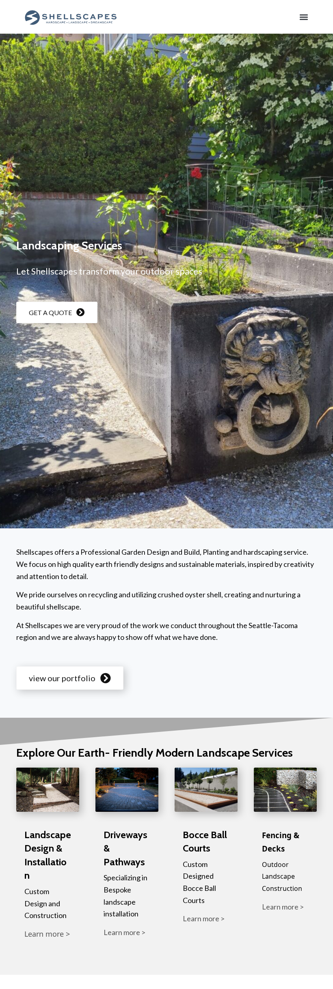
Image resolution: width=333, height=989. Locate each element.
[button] (304, 17)
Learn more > (47, 934)
